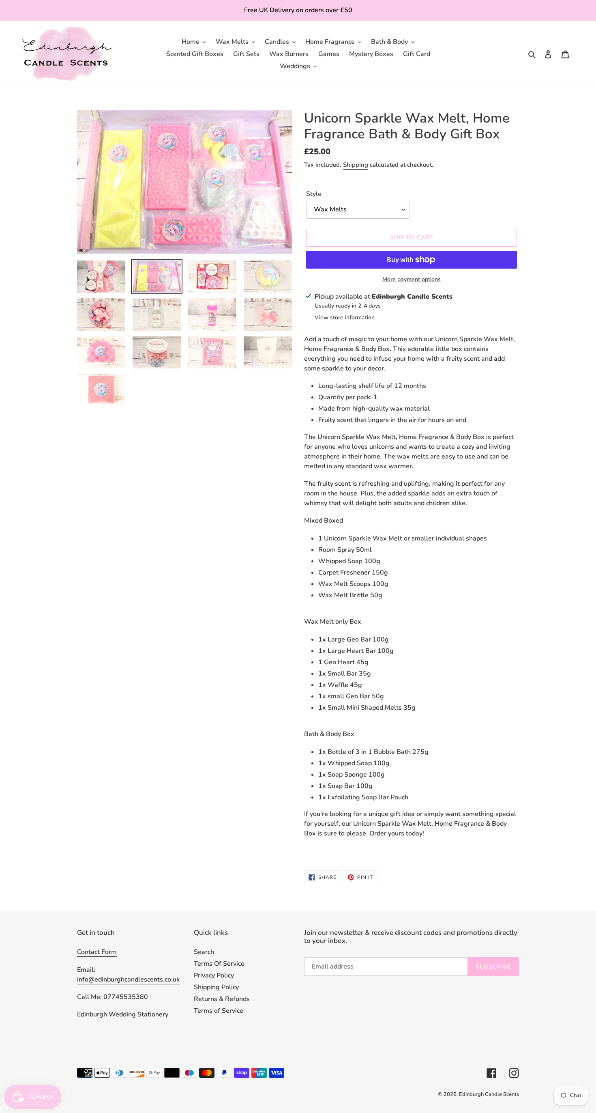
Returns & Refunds (222, 999)
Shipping (355, 165)
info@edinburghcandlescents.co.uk (128, 979)
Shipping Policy (216, 987)
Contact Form (97, 951)
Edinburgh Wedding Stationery (122, 1014)
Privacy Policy (214, 975)
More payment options (411, 279)
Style (314, 193)
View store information (345, 317)
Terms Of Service (219, 963)
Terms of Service (218, 1010)
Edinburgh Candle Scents (489, 1094)
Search (204, 951)
